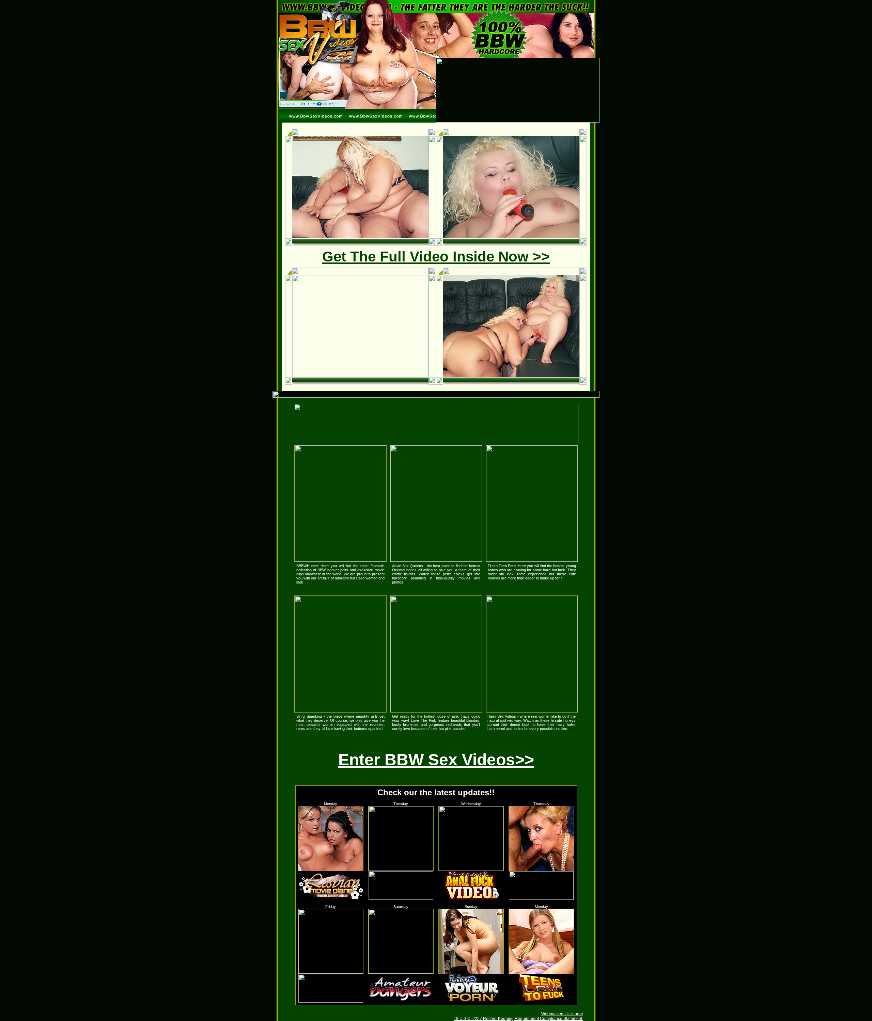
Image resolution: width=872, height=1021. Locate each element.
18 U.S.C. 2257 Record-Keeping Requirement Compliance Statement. (518, 1018)
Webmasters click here (562, 1013)
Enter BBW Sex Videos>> (436, 760)
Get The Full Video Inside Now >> (436, 257)
